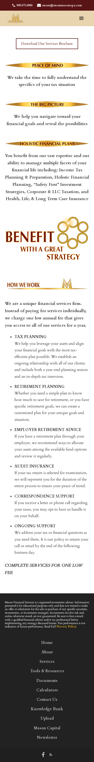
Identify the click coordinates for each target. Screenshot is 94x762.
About (47, 652)
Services (47, 661)
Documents (47, 681)
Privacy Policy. (66, 626)
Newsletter (47, 737)
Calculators (47, 690)
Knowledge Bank (47, 709)
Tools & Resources (47, 671)
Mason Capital (47, 728)
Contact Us (47, 699)
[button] (81, 18)
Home (47, 643)
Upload (47, 718)
